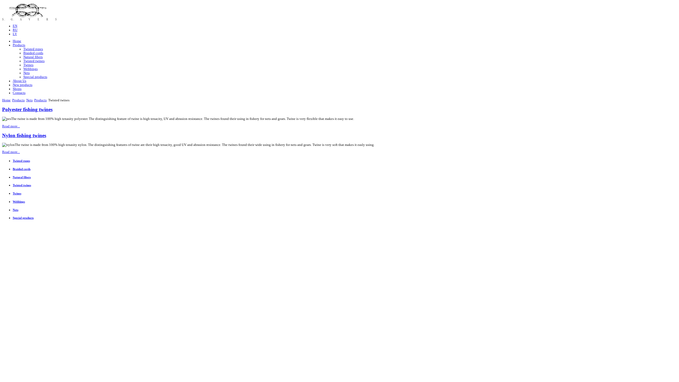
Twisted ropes (33, 49)
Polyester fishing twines (27, 109)
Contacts (19, 93)
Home (17, 41)
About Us (19, 81)
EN (15, 26)
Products (19, 45)
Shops (17, 89)
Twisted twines (34, 61)
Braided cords (33, 53)
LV (15, 34)
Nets (26, 73)
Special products (35, 77)
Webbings (30, 69)
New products (22, 85)
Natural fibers (33, 57)
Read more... (11, 126)
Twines (28, 65)
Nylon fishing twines (24, 135)
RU (15, 30)
